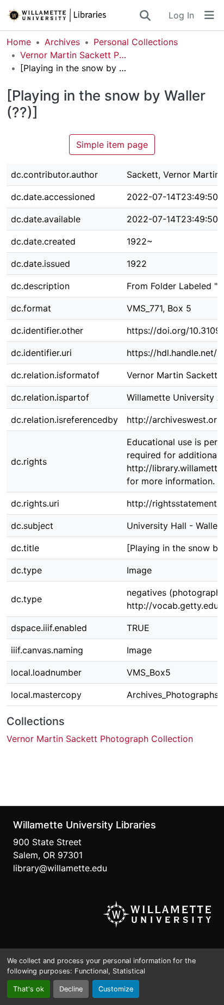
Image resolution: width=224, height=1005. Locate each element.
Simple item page (112, 144)
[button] (72, 15)
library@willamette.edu (60, 868)
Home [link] (19, 41)
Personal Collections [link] (136, 41)
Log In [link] (181, 15)
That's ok (28, 989)
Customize (115, 989)
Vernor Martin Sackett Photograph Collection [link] (74, 54)
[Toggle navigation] (209, 15)
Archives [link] (62, 41)
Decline (71, 989)
